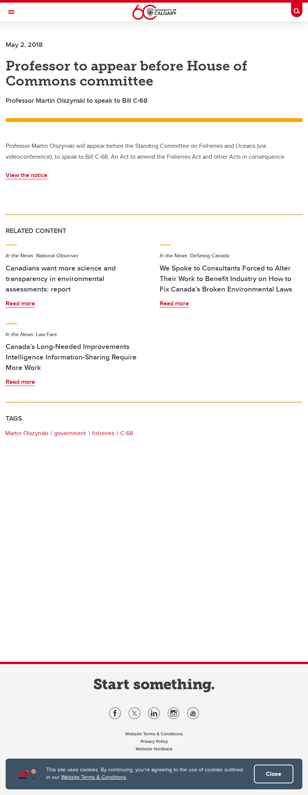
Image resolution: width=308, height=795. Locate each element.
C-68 (126, 433)
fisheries (103, 433)
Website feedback (154, 748)
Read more (20, 303)
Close (273, 773)
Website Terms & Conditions (93, 777)
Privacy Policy (154, 741)
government (70, 433)
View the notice (26, 175)
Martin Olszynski (26, 433)
